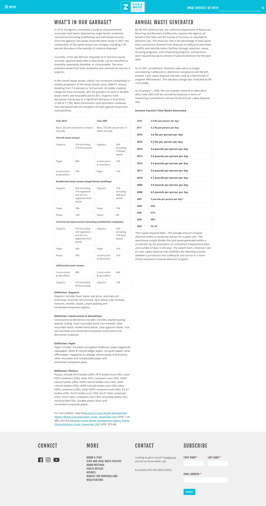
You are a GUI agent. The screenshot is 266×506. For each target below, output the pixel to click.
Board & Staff (94, 457)
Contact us (170, 457)
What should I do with (202, 8)
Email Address (191, 474)
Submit (189, 492)
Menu (12, 7)
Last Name (213, 457)
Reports (91, 472)
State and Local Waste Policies (104, 461)
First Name (190, 457)
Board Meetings (95, 464)
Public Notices (95, 468)
